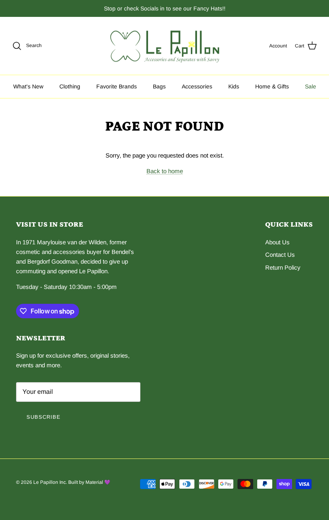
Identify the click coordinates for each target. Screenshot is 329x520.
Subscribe (43, 417)
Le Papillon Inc (49, 482)
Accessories (197, 86)
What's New (28, 86)
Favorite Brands (116, 86)
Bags (159, 86)
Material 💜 (97, 482)
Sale (310, 86)
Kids (233, 86)
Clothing (69, 86)
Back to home (164, 171)
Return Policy (283, 267)
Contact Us (280, 254)
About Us (277, 242)
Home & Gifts (272, 86)
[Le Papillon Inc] (165, 46)
